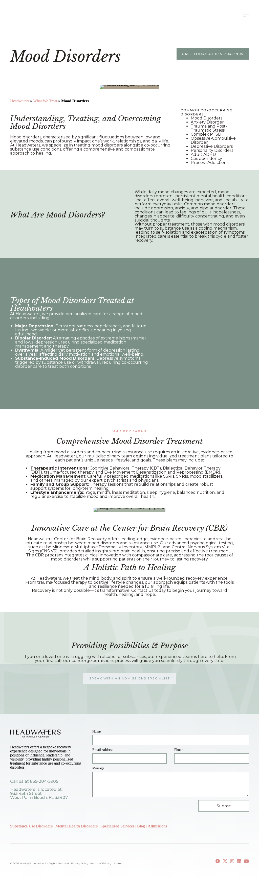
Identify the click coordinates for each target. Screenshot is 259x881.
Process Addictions (209, 162)
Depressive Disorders (212, 146)
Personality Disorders (212, 150)
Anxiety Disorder (207, 122)
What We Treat (45, 101)
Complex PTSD (206, 134)
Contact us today (148, 590)
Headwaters (19, 101)
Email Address (102, 750)
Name (96, 731)
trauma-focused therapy (62, 582)
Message (98, 768)
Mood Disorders (206, 118)
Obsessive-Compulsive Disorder (213, 140)
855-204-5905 (44, 781)
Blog (141, 826)
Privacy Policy (79, 863)
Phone (178, 750)
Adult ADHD (203, 154)
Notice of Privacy (100, 863)
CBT (155, 468)
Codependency (206, 158)
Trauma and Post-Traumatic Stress (209, 128)
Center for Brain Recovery (80, 538)
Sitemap (118, 863)
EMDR (212, 472)
